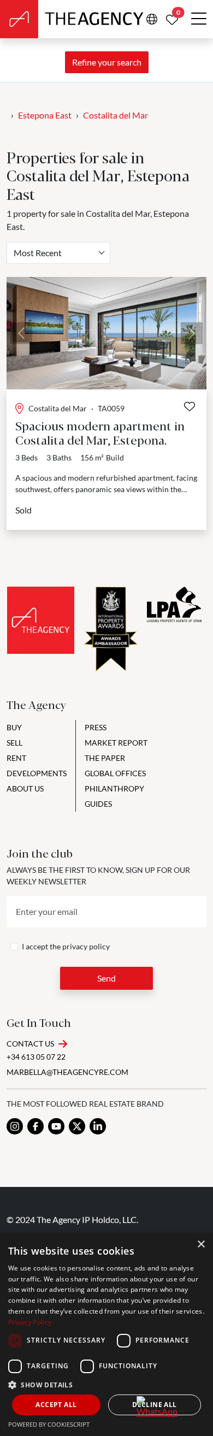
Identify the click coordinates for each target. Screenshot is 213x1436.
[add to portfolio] (189, 406)
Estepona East (45, 115)
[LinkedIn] (98, 1126)
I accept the (66, 946)
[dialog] (106, 1334)
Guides (98, 803)
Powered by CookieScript (49, 1424)
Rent (16, 758)
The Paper (105, 758)
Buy (14, 727)
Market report (116, 742)
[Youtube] (56, 1126)
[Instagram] (15, 1126)
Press (95, 727)
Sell (14, 742)
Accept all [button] (56, 1404)
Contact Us (30, 1043)
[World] (151, 19)
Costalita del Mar (115, 115)
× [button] (201, 1244)
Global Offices (115, 773)
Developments (37, 773)
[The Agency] (41, 620)
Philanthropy (114, 788)
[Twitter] (77, 1126)
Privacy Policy (29, 1322)
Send (106, 978)
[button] (106, 1384)
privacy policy (86, 946)
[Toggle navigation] (198, 19)
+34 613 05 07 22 (36, 1056)
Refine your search (106, 62)
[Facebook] (35, 1126)
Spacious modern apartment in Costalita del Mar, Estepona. (100, 432)
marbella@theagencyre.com (67, 1072)
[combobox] (58, 253)
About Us (25, 788)
